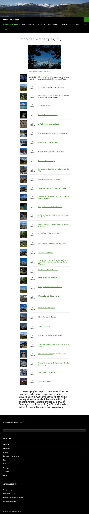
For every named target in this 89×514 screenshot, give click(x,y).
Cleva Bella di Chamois (45, 253)
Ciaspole (6, 444)
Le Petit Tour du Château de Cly (48, 233)
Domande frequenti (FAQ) (70, 24)
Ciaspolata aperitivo (44, 381)
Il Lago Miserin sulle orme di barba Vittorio (53, 95)
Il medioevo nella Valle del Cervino (49, 179)
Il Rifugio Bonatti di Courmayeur (49, 296)
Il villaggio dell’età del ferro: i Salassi (50, 287)
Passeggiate (7, 468)
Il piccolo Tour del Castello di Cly (49, 278)
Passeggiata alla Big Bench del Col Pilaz (51, 151)
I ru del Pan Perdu (44, 326)
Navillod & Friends (11, 19)
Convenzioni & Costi (28, 24)
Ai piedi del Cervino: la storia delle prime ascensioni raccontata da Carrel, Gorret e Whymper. (53, 262)
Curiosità (6, 448)
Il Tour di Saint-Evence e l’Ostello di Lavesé (52, 243)
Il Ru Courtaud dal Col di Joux (48, 270)
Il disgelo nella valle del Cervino (48, 142)
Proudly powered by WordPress (12, 511)
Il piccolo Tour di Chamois (46, 308)
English (5, 452)
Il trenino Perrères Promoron (48, 115)
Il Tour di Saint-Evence (45, 354)
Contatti (56, 24)
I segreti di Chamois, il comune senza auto (52, 188)
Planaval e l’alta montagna (46, 161)
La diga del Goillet (44, 105)
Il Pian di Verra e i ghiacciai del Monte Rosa (52, 133)
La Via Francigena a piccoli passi (48, 124)
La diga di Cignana (44, 87)
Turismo (6, 472)
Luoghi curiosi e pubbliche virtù (48, 372)
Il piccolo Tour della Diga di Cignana (50, 335)
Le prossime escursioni (10, 24)
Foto (4, 460)
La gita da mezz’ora (9, 501)
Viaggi (5, 30)
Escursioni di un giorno (11, 456)
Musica (84, 24)
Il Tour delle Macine (44, 77)
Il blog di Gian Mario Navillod (14, 422)
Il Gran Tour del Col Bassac (47, 317)
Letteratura (7, 464)
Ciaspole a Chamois (44, 24)
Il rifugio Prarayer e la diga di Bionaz (50, 207)
